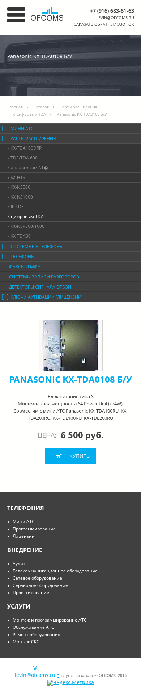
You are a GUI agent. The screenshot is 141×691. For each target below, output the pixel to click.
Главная (15, 107)
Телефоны (22, 256)
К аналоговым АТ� (27, 168)
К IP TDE (15, 207)
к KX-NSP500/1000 (25, 226)
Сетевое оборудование (37, 578)
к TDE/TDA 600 (22, 158)
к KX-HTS (16, 177)
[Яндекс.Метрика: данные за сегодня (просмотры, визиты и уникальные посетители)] (70, 683)
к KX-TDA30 (19, 236)
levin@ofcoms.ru (115, 17)
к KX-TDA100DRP (24, 148)
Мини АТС (22, 128)
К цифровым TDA (29, 114)
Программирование (34, 529)
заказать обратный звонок (104, 24)
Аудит (19, 563)
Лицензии (24, 536)
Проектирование (31, 592)
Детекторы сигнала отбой (40, 287)
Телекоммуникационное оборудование (55, 571)
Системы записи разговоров (44, 277)
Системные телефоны (36, 246)
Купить (79, 455)
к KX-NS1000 (20, 197)
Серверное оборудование (40, 585)
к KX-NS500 (18, 187)
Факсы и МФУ (24, 267)
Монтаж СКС (26, 642)
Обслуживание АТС (33, 627)
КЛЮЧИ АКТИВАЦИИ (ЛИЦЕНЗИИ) (46, 297)
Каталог (41, 107)
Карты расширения (78, 107)
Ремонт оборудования (36, 634)
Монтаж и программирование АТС (50, 620)
